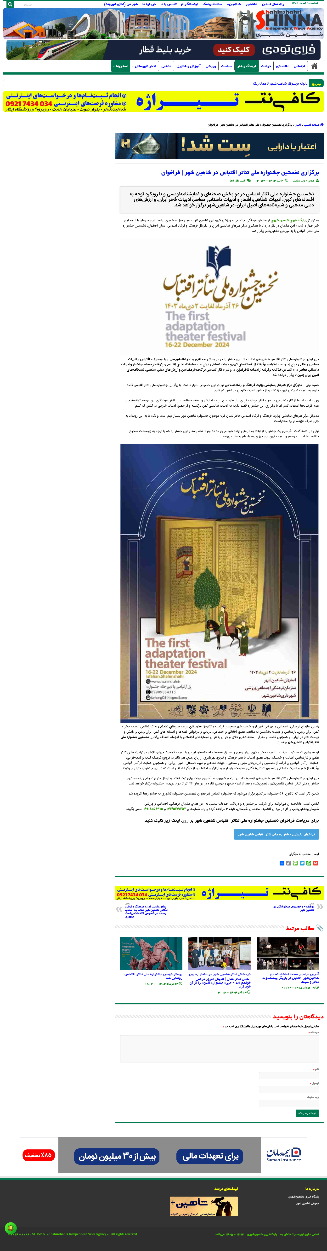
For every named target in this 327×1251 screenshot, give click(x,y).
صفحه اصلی (314, 66)
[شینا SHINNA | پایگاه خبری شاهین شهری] (163, 23)
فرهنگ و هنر (246, 66)
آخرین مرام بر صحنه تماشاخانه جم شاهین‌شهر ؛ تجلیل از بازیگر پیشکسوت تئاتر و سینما (290, 978)
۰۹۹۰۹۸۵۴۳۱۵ (153, 809)
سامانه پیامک (212, 4)
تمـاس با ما (168, 4)
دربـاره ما (149, 4)
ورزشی (211, 66)
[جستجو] (10, 4)
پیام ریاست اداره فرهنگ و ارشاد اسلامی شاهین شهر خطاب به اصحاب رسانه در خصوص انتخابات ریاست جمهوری (146, 911)
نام (316, 1069)
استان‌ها (122, 66)
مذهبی (166, 66)
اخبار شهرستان (145, 66)
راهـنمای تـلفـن (273, 4)
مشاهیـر (251, 4)
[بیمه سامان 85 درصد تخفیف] (163, 1155)
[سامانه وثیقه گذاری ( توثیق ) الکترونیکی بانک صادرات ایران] (219, 146)
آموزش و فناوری (189, 66)
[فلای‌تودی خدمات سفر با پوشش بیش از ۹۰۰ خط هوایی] (163, 50)
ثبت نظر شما (237, 181)
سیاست (226, 66)
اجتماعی (299, 66)
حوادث (266, 66)
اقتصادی (282, 66)
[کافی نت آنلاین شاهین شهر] (219, 893)
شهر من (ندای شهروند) (121, 4)
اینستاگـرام (189, 4)
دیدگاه (314, 1032)
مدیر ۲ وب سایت (303, 181)
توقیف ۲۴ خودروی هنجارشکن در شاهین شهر (293, 907)
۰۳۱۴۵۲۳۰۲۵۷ (176, 809)
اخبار (298, 125)
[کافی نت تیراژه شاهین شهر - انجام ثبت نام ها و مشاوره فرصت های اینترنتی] (163, 101)
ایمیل (314, 1083)
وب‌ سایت (313, 1097)
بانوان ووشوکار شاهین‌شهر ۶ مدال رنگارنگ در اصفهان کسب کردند (261, 83)
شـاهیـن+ (234, 4)
